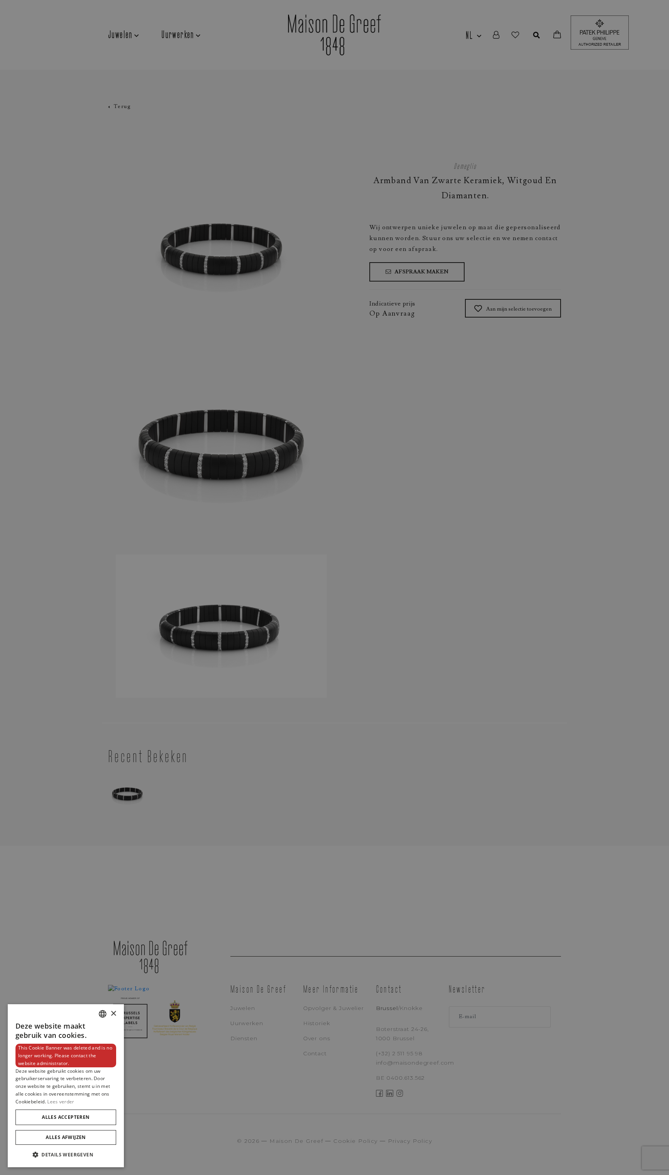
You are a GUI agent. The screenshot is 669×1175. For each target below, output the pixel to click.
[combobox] (102, 1014)
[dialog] (66, 1085)
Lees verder (60, 1101)
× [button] (113, 1014)
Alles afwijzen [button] (66, 1137)
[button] (65, 1155)
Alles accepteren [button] (65, 1117)
